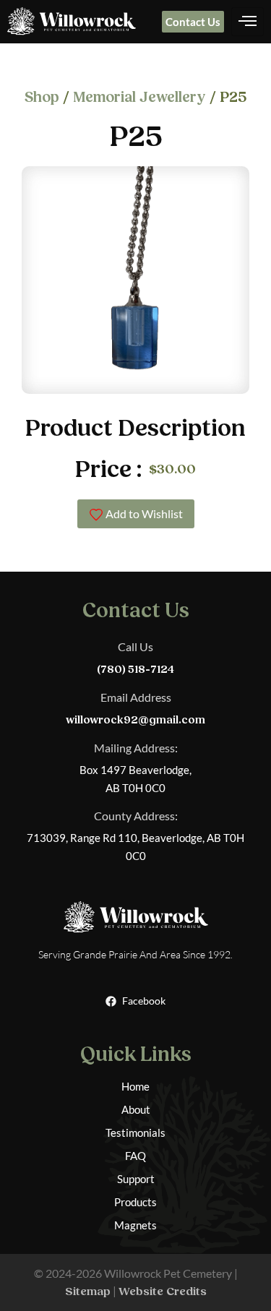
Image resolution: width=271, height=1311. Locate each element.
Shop (42, 97)
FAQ (135, 1155)
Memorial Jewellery (139, 97)
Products (135, 1201)
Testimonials (135, 1132)
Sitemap (88, 1291)
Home (135, 1086)
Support (136, 1178)
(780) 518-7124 (135, 669)
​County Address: (136, 815)
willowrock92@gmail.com (135, 720)
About (135, 1109)
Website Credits (163, 1291)
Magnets (135, 1225)
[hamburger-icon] (247, 21)
